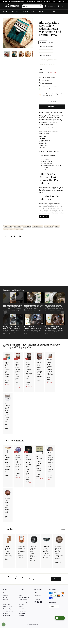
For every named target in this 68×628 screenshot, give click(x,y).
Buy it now (51, 107)
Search (5, 593)
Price (40, 69)
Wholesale (22, 613)
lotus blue (43, 42)
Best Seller (15, 11)
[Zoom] (18, 33)
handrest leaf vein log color (48, 60)
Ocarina (21, 606)
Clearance (52, 11)
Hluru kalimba (27, 226)
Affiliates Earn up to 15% (9, 602)
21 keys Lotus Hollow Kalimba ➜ (48, 128)
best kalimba (17, 226)
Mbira (44, 169)
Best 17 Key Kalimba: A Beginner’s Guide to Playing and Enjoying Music (31, 346)
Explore (41, 11)
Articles (5, 597)
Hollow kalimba (48, 226)
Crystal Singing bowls (25, 602)
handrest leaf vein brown (47, 64)
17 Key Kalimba (47, 161)
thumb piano (19, 229)
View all (62, 529)
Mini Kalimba (46, 159)
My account (6, 615)
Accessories (22, 611)
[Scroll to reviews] (52, 37)
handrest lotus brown (46, 46)
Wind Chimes (22, 609)
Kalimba (21, 595)
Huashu (20, 440)
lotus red (51, 42)
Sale (33, 11)
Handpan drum (23, 600)
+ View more (44, 216)
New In (25, 11)
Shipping (41, 97)
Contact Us (6, 600)
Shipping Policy (7, 606)
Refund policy (7, 609)
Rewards (5, 595)
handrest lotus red (45, 55)
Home (40, 18)
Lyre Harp (21, 604)
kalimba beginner (9, 229)
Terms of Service (8, 611)
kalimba (57, 226)
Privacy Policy (7, 604)
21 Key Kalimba (47, 163)
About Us (5, 613)
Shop (5, 11)
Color (40, 39)
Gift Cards (21, 615)
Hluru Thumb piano (37, 226)
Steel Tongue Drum (24, 597)
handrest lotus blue (46, 51)
